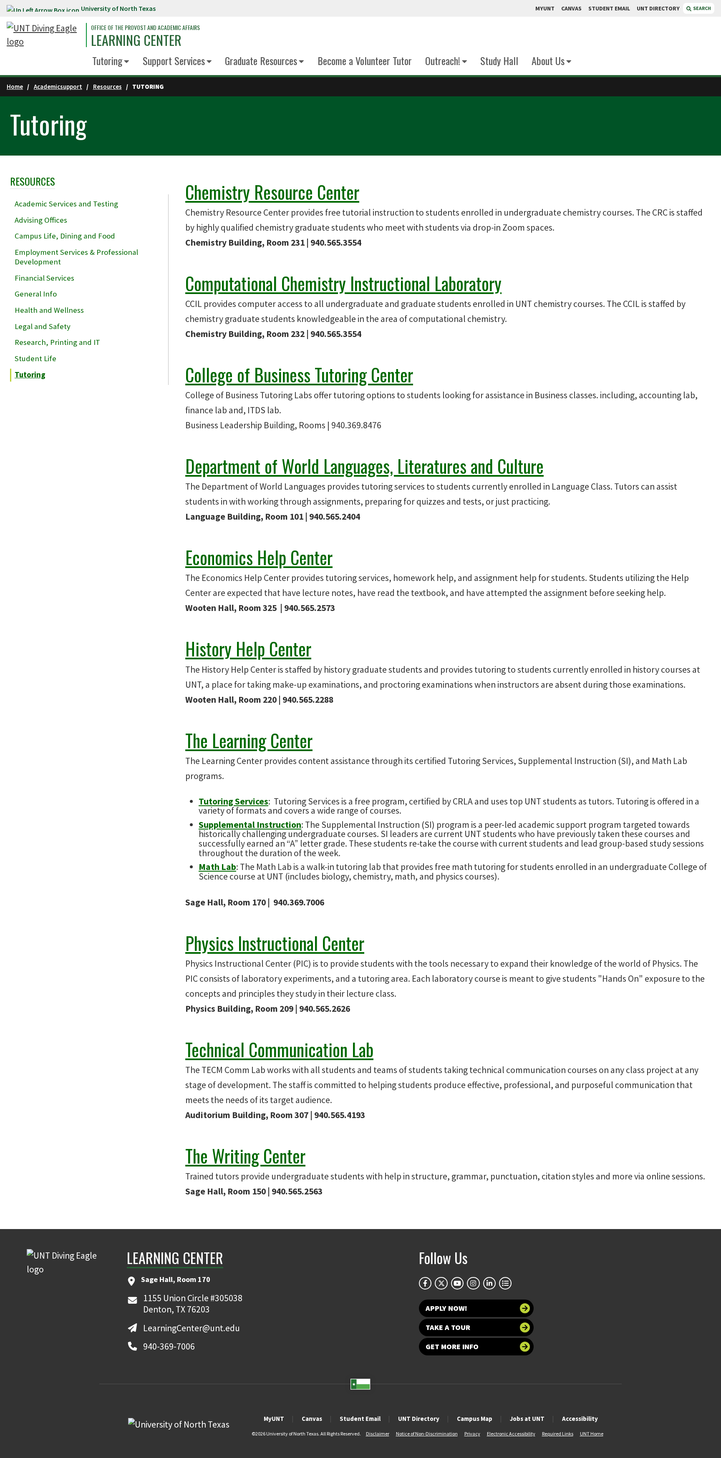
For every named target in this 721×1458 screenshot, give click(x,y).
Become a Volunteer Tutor (365, 60)
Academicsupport (58, 86)
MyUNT (274, 1419)
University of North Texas (118, 8)
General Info (36, 294)
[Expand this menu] (126, 62)
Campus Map (474, 1419)
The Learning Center (249, 740)
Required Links (557, 1433)
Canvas (312, 1419)
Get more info (452, 1346)
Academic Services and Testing (66, 204)
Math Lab (217, 866)
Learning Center (136, 40)
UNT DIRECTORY (658, 8)
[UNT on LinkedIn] (489, 1283)
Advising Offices (41, 220)
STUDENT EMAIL (609, 8)
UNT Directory (418, 1419)
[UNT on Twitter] (441, 1283)
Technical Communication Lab (279, 1049)
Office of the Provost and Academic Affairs (145, 27)
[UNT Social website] (505, 1283)
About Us (548, 60)
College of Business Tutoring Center (299, 374)
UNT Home (591, 1433)
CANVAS (571, 8)
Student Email (360, 1419)
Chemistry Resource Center (272, 192)
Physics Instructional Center (274, 943)
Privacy (472, 1433)
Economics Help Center (259, 557)
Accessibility (580, 1419)
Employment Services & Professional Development (76, 256)
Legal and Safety (43, 326)
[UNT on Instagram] (473, 1283)
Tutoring (107, 60)
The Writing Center (245, 1156)
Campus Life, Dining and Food (65, 236)
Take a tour (448, 1327)
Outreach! (442, 60)
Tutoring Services (233, 801)
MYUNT (545, 8)
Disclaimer (377, 1433)
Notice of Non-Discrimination (427, 1433)
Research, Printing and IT (57, 342)
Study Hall (499, 60)
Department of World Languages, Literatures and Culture (364, 466)
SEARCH (701, 8)
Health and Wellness (49, 310)
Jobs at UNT (527, 1419)
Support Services (174, 60)
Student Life (35, 358)
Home (15, 86)
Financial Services (44, 278)
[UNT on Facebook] (425, 1283)
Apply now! (446, 1308)
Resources (107, 86)
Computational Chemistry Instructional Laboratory (343, 283)
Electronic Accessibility (511, 1433)
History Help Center (248, 648)
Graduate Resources (261, 60)
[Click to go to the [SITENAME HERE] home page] (44, 35)
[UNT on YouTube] (457, 1283)
